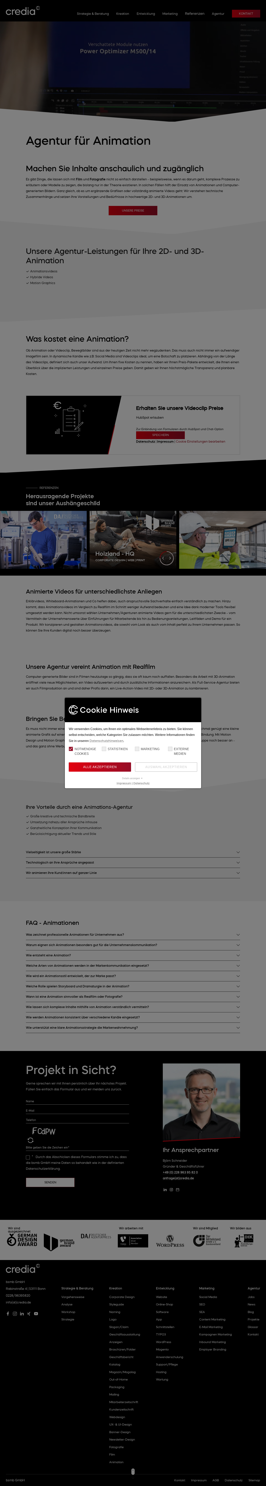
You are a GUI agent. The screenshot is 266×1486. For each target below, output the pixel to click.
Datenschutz (141, 783)
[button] (133, 778)
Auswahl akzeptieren (166, 766)
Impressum (124, 783)
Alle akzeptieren (100, 766)
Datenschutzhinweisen (106, 740)
